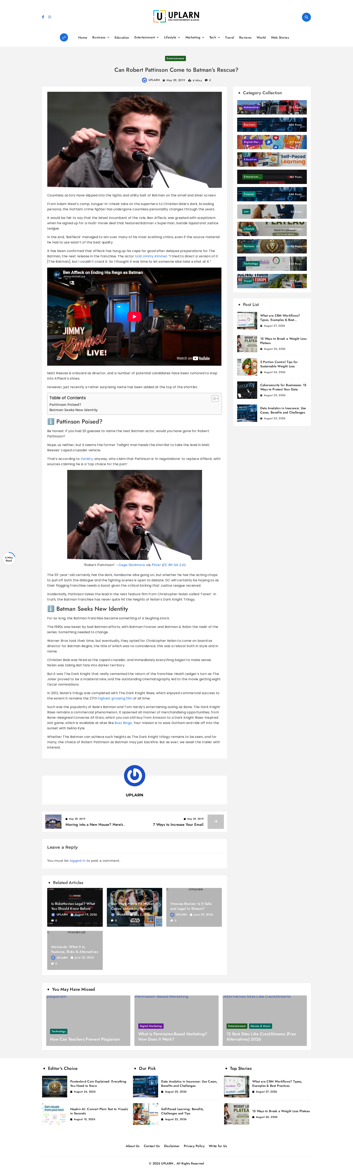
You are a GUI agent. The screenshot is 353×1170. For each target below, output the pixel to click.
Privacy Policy (194, 1146)
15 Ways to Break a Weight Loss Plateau (283, 340)
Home (82, 37)
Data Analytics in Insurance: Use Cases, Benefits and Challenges (283, 410)
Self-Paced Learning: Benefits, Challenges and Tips (182, 1111)
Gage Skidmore (131, 565)
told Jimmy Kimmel (151, 256)
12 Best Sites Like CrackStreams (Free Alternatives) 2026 (261, 1036)
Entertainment (144, 37)
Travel (229, 37)
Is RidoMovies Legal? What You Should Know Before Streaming (73, 908)
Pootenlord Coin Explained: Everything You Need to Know (98, 1083)
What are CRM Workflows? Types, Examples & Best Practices (280, 319)
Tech (212, 37)
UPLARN (154, 80)
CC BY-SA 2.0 (173, 565)
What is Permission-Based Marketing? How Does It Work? (172, 1036)
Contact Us (152, 1146)
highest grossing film (115, 698)
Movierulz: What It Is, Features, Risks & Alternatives (74, 949)
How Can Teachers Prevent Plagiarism (85, 1039)
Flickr (156, 565)
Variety (87, 458)
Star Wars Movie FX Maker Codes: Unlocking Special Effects (132, 908)
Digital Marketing (151, 1026)
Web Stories (280, 37)
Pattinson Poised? (65, 405)
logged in (78, 861)
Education (122, 37)
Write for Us (218, 1146)
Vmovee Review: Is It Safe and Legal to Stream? (191, 906)
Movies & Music (260, 1026)
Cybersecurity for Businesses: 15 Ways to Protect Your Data (283, 387)
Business (98, 37)
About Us (133, 1146)
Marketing (192, 37)
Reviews (245, 37)
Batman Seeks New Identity (73, 410)
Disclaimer (172, 1146)
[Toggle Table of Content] (213, 398)
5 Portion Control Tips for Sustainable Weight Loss (279, 364)
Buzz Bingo (123, 723)
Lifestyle (170, 37)
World (261, 37)
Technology (59, 1031)
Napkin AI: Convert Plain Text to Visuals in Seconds (99, 1111)
